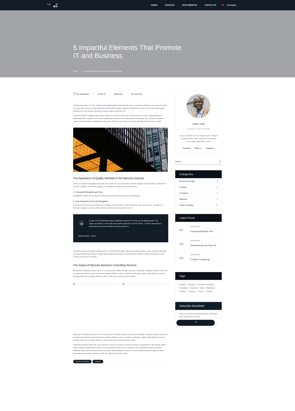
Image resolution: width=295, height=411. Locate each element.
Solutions (98, 361)
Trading (209, 291)
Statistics (192, 291)
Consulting (183, 288)
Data (202, 288)
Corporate (198, 187)
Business (191, 284)
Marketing (118, 94)
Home (75, 71)
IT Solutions (198, 193)
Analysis (182, 284)
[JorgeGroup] (52, 5)
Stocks (201, 291)
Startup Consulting (198, 205)
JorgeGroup (84, 94)
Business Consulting (82, 361)
